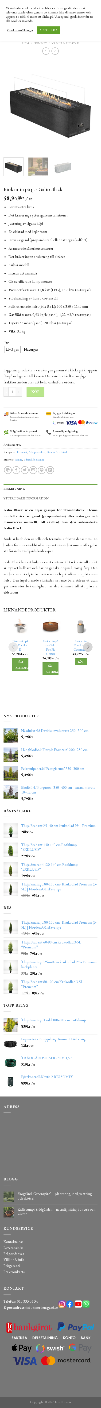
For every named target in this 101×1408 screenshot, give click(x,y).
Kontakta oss (13, 1241)
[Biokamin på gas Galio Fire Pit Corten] (50, 625)
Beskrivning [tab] (14, 489)
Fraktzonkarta (14, 1271)
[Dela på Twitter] (25, 470)
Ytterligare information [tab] (26, 498)
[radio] (12, 349)
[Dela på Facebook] (16, 470)
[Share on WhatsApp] (8, 470)
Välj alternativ (22, 664)
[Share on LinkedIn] (50, 470)
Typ (6, 342)
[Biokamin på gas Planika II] (20, 625)
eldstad (27, 459)
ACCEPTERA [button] (48, 30)
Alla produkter (37, 452)
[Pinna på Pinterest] (42, 470)
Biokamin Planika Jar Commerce (81, 645)
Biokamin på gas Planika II (20, 645)
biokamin (38, 459)
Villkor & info (14, 1259)
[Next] (89, 106)
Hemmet (40, 43)
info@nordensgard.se (42, 1307)
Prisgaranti (12, 1265)
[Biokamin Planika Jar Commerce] (80, 625)
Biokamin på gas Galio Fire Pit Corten (50, 647)
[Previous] (11, 106)
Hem (25, 43)
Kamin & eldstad (65, 43)
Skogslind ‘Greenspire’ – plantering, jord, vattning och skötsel (55, 1196)
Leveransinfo (13, 1247)
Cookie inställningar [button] (20, 30)
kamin (18, 459)
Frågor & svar (14, 1253)
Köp (35, 391)
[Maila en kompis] (33, 470)
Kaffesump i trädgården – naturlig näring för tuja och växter (56, 1211)
